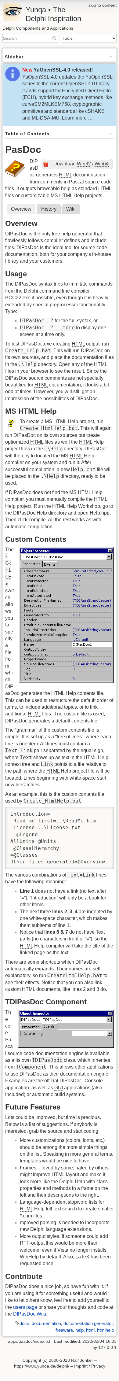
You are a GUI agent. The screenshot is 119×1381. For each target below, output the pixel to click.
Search (55, 38)
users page (25, 1307)
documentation (46, 1323)
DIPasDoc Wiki (29, 1313)
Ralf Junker (82, 1360)
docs (24, 1323)
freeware (64, 1330)
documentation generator (88, 1323)
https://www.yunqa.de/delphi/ (41, 1366)
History (48, 209)
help (79, 1330)
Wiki (71, 209)
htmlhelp (105, 1330)
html (90, 1330)
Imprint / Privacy (89, 1366)
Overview (21, 209)
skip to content (102, 5)
